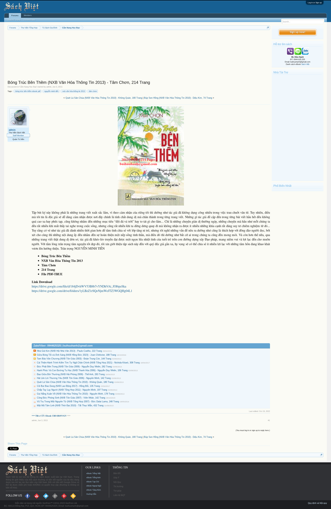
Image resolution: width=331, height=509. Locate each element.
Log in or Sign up (315, 3)
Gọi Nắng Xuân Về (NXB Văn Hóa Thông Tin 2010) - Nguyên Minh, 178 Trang (75, 393)
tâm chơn (93, 91)
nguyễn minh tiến (51, 91)
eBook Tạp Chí (92, 482)
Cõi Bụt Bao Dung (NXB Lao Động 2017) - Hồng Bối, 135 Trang (68, 386)
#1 (269, 420)
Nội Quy (117, 482)
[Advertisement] (111, 56)
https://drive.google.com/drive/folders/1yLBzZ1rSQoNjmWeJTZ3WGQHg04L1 (82, 290)
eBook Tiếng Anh (93, 477)
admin (48, 87)
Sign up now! (297, 32)
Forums (14, 15)
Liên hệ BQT (119, 495)
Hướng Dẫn (91, 494)
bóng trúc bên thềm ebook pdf (27, 91)
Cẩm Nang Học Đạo (28, 87)
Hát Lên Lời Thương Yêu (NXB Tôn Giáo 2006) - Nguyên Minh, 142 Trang (74, 378)
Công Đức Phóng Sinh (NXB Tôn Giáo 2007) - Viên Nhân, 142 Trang (71, 397)
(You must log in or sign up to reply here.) (253, 430)
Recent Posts (29, 20)
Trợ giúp (117, 491)
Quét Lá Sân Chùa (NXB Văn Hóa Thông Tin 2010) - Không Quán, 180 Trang (104, 98)
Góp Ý (116, 477)
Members (28, 15)
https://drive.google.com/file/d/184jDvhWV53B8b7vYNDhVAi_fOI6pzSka (79, 286)
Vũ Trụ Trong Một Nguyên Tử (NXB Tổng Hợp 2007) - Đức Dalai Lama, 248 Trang (78, 401)
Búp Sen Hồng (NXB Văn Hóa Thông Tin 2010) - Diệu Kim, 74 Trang (178, 98)
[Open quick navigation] (268, 28)
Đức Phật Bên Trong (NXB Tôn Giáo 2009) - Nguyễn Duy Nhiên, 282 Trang (74, 366)
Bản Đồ (117, 473)
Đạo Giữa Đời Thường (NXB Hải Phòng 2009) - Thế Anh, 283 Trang (71, 374)
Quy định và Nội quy (317, 503)
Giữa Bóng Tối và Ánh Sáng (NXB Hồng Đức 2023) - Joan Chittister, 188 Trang (76, 355)
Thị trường (118, 486)
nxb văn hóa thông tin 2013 (73, 91)
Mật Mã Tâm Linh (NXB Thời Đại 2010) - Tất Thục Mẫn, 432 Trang (70, 405)
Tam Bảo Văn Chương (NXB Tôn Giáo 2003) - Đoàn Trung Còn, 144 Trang (74, 358)
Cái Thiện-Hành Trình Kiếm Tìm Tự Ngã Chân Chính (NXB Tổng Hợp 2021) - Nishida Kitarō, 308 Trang (88, 362)
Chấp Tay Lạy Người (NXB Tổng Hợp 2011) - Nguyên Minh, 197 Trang (72, 390)
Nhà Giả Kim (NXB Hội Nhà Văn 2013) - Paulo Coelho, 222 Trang (69, 351)
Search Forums (13, 20)
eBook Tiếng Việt (93, 473)
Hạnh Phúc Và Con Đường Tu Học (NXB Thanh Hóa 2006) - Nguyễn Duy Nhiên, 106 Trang (82, 370)
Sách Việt (305, 64)
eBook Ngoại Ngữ (93, 486)
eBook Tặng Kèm (93, 490)
